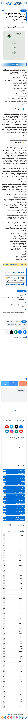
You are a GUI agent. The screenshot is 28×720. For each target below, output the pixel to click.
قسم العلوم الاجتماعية (14, 500)
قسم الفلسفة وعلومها (14, 506)
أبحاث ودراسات (14, 470)
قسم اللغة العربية (14, 509)
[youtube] (21, 431)
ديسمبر (20, 560)
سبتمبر (20, 565)
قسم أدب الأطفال (14, 487)
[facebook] (21, 427)
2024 (22, 588)
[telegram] (11, 427)
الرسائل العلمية (10, 321)
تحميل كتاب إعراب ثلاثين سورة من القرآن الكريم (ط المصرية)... (13, 298)
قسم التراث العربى (14, 495)
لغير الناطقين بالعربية (14, 520)
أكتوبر (21, 596)
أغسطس (20, 538)
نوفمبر (20, 563)
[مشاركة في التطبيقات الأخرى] (7, 332)
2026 (22, 535)
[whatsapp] (16, 431)
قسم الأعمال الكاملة (14, 492)
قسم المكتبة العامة (14, 511)
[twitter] (16, 427)
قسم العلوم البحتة (14, 503)
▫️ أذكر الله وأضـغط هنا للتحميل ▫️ (15, 272)
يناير (21, 555)
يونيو (21, 543)
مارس (21, 550)
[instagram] (11, 431)
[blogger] (2, 717)
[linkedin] (7, 431)
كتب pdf (23, 327)
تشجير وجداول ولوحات (14, 484)
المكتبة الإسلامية (14, 479)
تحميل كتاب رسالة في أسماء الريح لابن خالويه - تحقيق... (13, 313)
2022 (22, 649)
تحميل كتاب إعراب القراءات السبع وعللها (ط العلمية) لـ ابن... (14, 306)
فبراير (21, 553)
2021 (22, 681)
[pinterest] (7, 427)
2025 (22, 558)
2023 (22, 621)
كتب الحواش (14, 514)
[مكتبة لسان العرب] (14, 3)
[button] (20, 332)
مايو (21, 545)
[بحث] (2, 3)
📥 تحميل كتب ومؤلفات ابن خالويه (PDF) (15, 264)
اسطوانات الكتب (14, 473)
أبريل (21, 548)
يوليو (21, 540)
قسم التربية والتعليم (12, 324)
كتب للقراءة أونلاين (14, 517)
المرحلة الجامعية (22, 324)
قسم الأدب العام (14, 489)
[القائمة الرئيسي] (25, 3)
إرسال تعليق (21, 390)
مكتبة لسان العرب (7, 715)
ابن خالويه (23, 11)
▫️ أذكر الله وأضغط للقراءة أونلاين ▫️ (15, 284)
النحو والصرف (14, 481)
